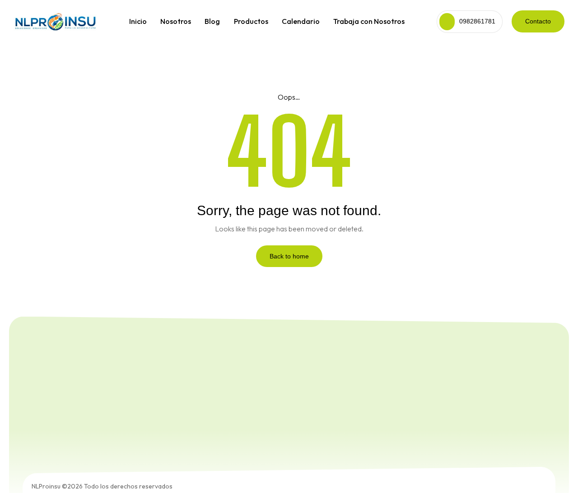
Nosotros (175, 21)
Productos (251, 21)
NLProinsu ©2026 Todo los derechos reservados (102, 486)
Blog (212, 21)
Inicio (138, 21)
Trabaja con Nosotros (369, 21)
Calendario (301, 21)
